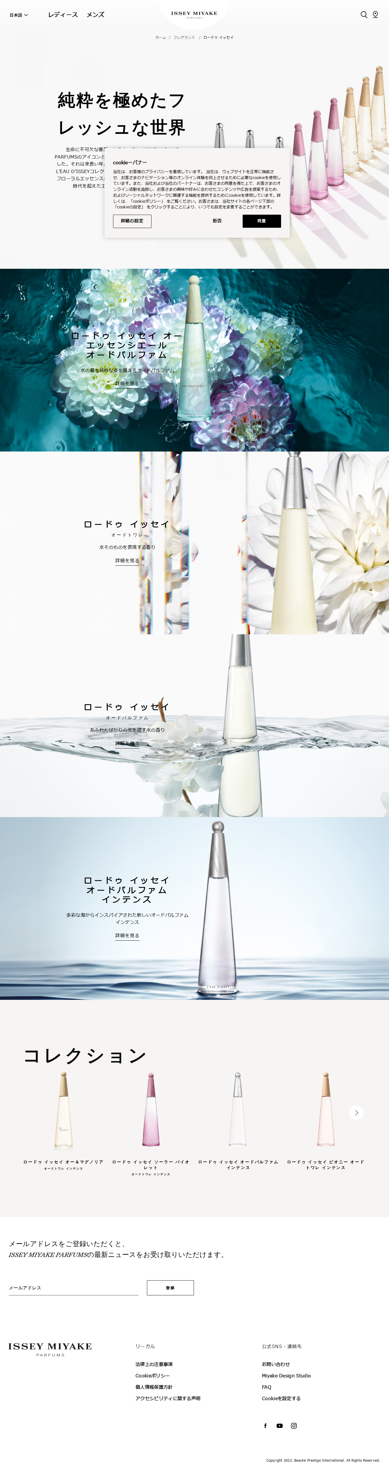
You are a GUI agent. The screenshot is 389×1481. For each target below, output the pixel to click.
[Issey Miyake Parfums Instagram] (293, 1425)
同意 (261, 221)
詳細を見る (127, 384)
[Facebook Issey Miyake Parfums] (265, 1425)
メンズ (96, 15)
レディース (63, 15)
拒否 (217, 221)
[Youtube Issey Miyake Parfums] (279, 1425)
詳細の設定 (132, 221)
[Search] (364, 14)
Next (356, 1113)
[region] (197, 193)
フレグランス (184, 37)
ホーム (160, 37)
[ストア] (375, 14)
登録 (170, 1288)
